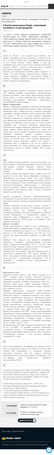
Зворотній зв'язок (18, 431)
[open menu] (51, 6)
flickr (20, 435)
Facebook (3, 435)
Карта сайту (6, 431)
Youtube (13, 435)
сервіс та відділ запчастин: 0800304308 (32, 6)
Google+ (10, 435)
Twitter (6, 435)
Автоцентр (10, 6)
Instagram (17, 435)
